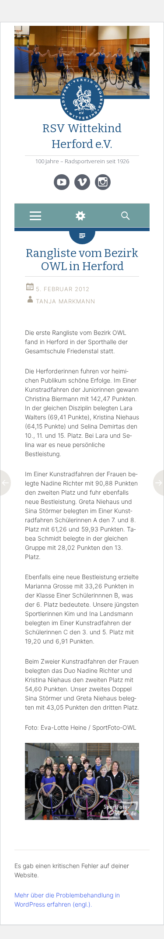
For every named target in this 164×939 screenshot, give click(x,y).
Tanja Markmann (65, 301)
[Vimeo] (82, 182)
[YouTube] (62, 182)
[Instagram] (103, 182)
